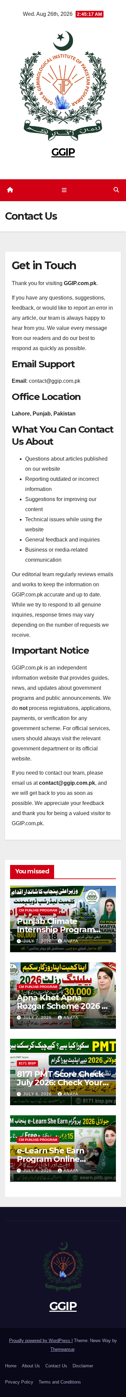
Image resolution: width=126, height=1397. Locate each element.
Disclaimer (83, 1365)
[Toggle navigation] (64, 190)
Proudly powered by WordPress (40, 1340)
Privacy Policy (19, 1382)
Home (10, 1365)
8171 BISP (27, 1063)
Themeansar (62, 1349)
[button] (116, 190)
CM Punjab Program (38, 910)
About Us (31, 1365)
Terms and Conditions (60, 1382)
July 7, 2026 (38, 941)
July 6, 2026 (38, 1094)
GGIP (63, 152)
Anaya (71, 941)
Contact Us (56, 1365)
